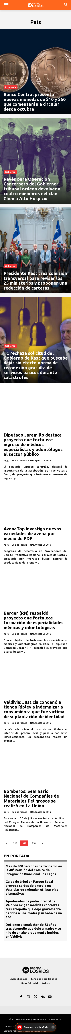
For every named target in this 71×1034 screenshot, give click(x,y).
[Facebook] (21, 997)
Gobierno (10, 172)
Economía (10, 87)
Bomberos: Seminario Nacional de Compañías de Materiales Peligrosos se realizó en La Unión (31, 798)
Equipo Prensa (19, 460)
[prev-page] (7, 843)
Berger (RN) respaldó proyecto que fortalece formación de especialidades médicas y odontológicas (34, 620)
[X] (35, 997)
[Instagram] (28, 997)
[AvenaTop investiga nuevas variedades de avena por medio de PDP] (35, 505)
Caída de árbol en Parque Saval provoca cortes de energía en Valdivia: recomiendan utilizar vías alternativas (32, 887)
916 (15, 843)
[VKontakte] (42, 997)
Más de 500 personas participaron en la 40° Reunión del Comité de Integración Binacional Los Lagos (34, 870)
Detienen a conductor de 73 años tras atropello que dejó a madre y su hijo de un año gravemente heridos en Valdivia (33, 930)
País (6, 461)
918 (34, 843)
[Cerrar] (53, 1027)
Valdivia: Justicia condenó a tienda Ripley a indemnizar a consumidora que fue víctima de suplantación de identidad (34, 709)
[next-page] (42, 843)
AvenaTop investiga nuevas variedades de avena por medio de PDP (32, 533)
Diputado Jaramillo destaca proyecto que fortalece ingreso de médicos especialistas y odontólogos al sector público (33, 445)
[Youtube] (50, 997)
